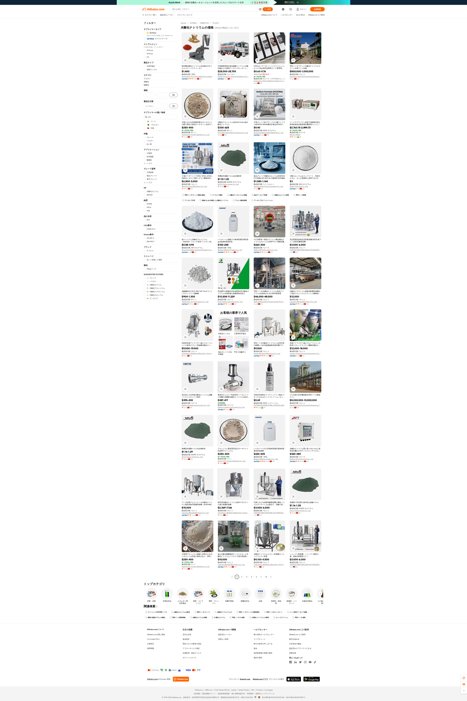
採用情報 (150, 648)
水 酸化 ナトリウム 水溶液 (260, 617)
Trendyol (259, 690)
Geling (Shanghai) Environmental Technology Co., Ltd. (269, 302)
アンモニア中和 (190, 200)
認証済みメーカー (225, 634)
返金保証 (186, 639)
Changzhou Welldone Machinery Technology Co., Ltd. (197, 353)
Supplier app (245, 679)
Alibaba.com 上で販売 (297, 634)
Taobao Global (243, 690)
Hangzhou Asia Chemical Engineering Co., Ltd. (305, 76)
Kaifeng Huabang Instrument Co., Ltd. (196, 405)
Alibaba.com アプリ (260, 679)
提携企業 (292, 653)
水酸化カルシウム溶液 (281, 195)
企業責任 (150, 644)
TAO (252, 690)
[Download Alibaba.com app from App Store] (293, 679)
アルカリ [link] (215, 23)
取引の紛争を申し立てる (263, 644)
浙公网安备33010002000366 (273, 697)
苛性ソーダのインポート (274, 612)
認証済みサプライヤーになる (300, 648)
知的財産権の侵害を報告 (263, 653)
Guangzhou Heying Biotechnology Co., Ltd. (269, 81)
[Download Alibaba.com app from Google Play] (311, 679)
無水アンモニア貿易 (260, 195)
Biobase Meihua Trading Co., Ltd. (230, 250)
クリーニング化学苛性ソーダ (157, 612)
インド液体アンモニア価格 (298, 612)
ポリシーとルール (189, 658)
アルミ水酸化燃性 (241, 200)
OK (173, 95)
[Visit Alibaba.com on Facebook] (290, 662)
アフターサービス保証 (191, 648)
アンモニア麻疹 (217, 195)
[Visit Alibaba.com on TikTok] (315, 662)
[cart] (291, 10)
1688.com (208, 690)
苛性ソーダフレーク (203, 612)
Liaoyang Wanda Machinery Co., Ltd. (303, 302)
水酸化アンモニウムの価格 (238, 195)
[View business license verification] (255, 697)
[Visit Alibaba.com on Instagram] (305, 662)
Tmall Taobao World (221, 690)
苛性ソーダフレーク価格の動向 (195, 195)
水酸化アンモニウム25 (224, 612)
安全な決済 (187, 634)
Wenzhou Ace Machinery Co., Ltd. (194, 186)
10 (266, 577)
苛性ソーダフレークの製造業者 (249, 612)
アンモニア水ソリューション (263, 200)
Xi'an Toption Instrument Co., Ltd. (230, 302)
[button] (260, 9)
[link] (464, 678)
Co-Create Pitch (153, 639)
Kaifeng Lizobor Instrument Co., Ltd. (231, 407)
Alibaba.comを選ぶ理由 (156, 634)
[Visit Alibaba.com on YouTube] (310, 662)
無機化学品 (204, 23)
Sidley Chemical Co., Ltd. (299, 186)
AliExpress (199, 690)
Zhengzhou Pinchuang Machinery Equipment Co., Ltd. (197, 76)
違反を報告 (258, 658)
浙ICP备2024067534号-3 (295, 697)
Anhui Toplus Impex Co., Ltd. (228, 184)
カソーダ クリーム (282, 617)
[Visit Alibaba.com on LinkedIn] (295, 662)
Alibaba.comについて (155, 629)
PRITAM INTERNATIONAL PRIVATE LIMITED (269, 405)
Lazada (233, 690)
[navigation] (161, 300)
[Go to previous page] (232, 577)
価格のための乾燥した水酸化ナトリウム (215, 200)
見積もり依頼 (223, 639)
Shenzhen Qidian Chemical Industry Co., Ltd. (197, 250)
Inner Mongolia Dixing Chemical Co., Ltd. (233, 133)
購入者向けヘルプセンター (264, 634)
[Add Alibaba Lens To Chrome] (181, 679)
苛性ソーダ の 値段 (238, 617)
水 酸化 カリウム (219, 617)
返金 (255, 648)
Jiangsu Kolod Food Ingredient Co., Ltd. (268, 186)
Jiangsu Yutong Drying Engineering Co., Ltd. (305, 353)
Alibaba (183, 23)
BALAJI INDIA (295, 135)
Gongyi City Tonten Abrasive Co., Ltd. (196, 135)
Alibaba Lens (152, 679)
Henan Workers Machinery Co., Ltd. (267, 353)
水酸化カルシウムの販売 (182, 612)
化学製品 (193, 23)
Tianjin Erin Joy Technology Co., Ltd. (195, 302)
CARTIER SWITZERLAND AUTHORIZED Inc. (305, 250)
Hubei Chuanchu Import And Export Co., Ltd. (233, 76)
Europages (269, 690)
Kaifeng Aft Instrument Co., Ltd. (265, 250)
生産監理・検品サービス (192, 653)
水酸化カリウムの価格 (200, 617)
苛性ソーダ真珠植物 (178, 617)
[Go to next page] (271, 577)
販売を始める (294, 639)
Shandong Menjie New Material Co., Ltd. (268, 133)
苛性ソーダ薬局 (301, 195)
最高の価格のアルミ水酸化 (156, 617)
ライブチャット (260, 639)
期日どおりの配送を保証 (192, 644)
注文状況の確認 (295, 644)
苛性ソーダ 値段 (300, 617)
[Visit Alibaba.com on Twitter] (300, 662)
